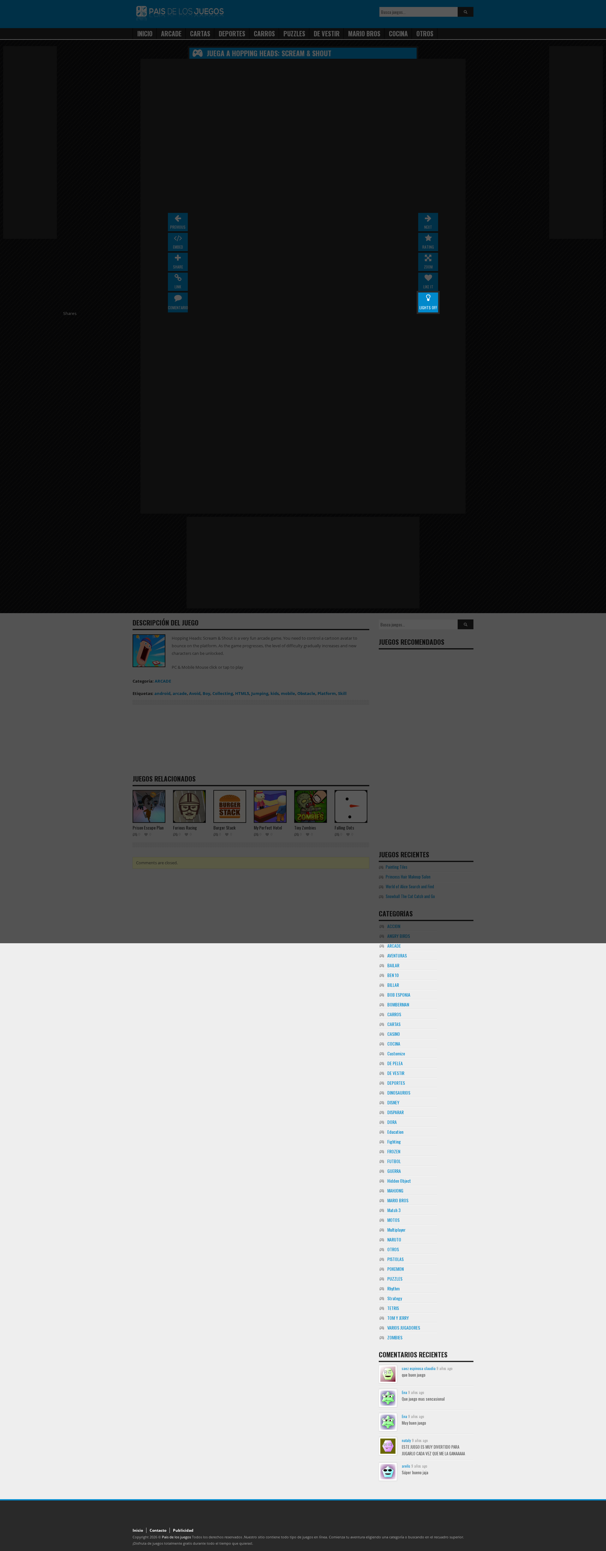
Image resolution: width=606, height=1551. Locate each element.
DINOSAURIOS (398, 1092)
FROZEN (393, 1151)
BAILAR (393, 965)
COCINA (393, 1043)
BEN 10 (393, 975)
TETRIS (393, 1308)
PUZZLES (394, 1278)
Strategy (394, 1298)
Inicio (138, 1530)
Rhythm (393, 1288)
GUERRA (394, 1171)
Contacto (158, 1530)
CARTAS (394, 1024)
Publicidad (183, 1530)
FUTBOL (394, 1161)
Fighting (394, 1141)
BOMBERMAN (398, 1004)
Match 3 (394, 1210)
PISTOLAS (395, 1259)
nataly (406, 1440)
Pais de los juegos (176, 1537)
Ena (404, 1392)
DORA (392, 1122)
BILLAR (393, 984)
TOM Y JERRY (398, 1317)
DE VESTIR (395, 1073)
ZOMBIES (394, 1337)
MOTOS (393, 1219)
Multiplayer (396, 1229)
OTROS (393, 1249)
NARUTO (394, 1239)
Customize (396, 1053)
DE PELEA (395, 1063)
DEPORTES (396, 1082)
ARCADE (394, 945)
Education (395, 1131)
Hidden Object (399, 1180)
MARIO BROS (397, 1200)
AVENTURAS (397, 955)
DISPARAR (395, 1112)
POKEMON (395, 1268)
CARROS (394, 1014)
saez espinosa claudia (419, 1368)
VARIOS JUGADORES (403, 1327)
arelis (406, 1466)
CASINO (393, 1033)
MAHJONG (395, 1190)
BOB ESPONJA (398, 994)
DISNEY (393, 1102)
